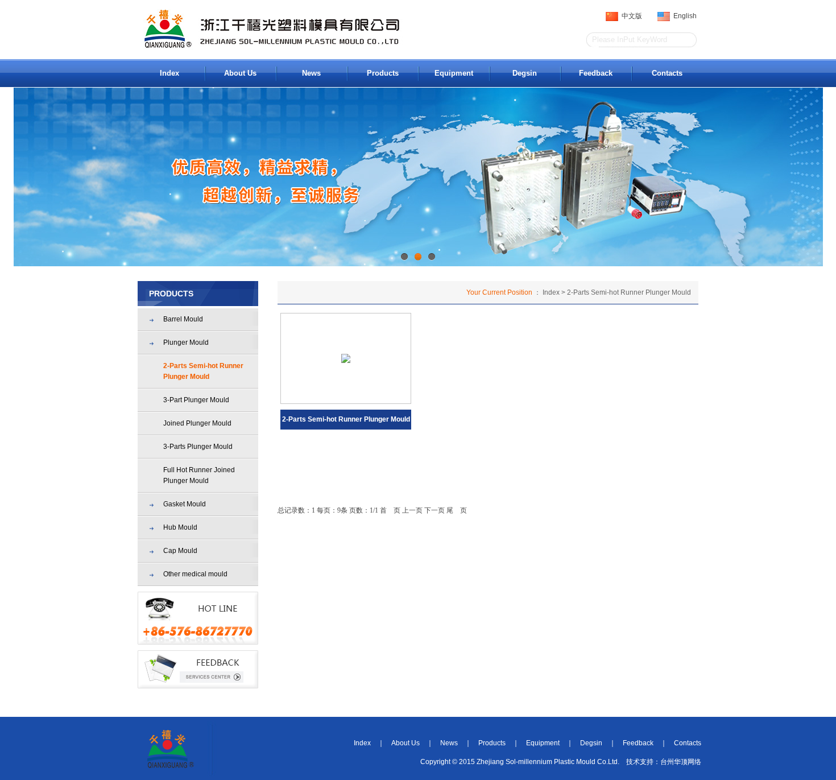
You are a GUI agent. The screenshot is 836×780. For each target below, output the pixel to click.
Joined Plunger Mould (197, 423)
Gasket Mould (184, 504)
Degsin (524, 73)
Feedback (595, 73)
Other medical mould (195, 574)
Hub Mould (180, 527)
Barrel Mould (183, 319)
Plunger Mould (186, 342)
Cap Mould (180, 551)
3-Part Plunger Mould (196, 400)
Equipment (453, 73)
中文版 (630, 16)
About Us (240, 73)
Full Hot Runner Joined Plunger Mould (199, 475)
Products (383, 73)
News (311, 73)
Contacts (667, 73)
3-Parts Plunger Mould (198, 447)
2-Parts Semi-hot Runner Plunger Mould (203, 371)
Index (169, 73)
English (683, 16)
